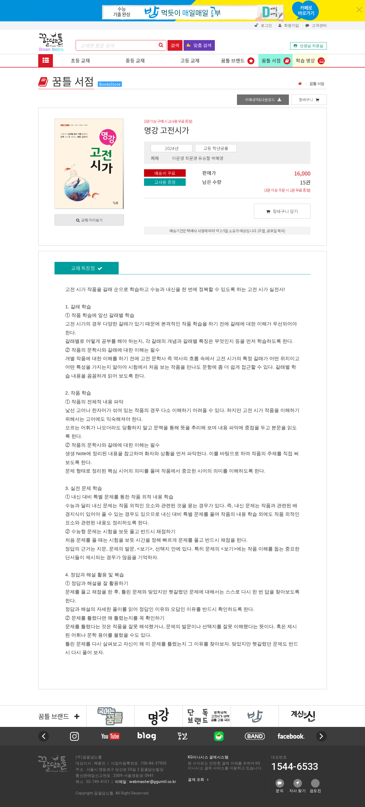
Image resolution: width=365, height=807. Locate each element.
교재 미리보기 (92, 220)
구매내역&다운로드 (260, 99)
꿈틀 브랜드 (233, 60)
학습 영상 (305, 60)
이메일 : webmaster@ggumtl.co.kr (145, 782)
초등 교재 (80, 60)
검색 (175, 45)
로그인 (266, 25)
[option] (127, 736)
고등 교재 (190, 60)
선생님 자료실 (311, 46)
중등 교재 (135, 60)
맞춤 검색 (202, 45)
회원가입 (291, 25)
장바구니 (306, 99)
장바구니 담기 (285, 211)
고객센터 (319, 25)
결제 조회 (196, 779)
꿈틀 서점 (271, 60)
